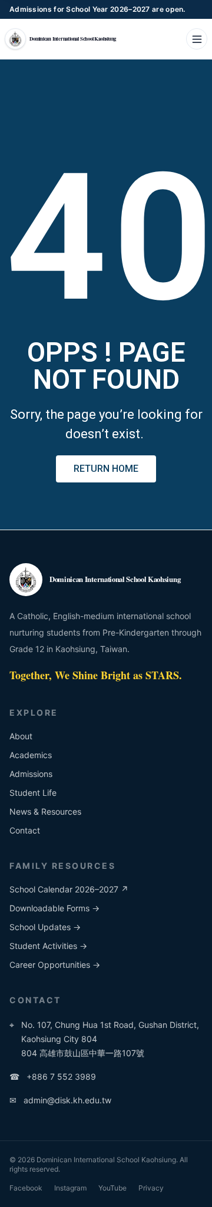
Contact (24, 830)
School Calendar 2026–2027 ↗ (68, 889)
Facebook (25, 1187)
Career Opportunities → (54, 965)
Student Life (33, 793)
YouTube (112, 1187)
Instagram (70, 1187)
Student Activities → (48, 946)
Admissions (30, 774)
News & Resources (45, 811)
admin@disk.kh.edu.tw (60, 1100)
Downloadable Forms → (54, 908)
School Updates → (45, 927)
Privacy (151, 1187)
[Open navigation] (196, 38)
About (20, 736)
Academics (30, 755)
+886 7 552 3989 (52, 1077)
